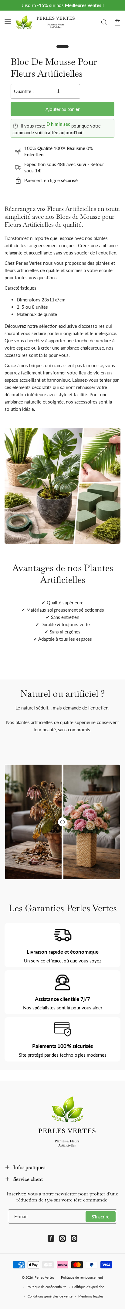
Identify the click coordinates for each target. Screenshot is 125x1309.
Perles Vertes (44, 1277)
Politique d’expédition (88, 1287)
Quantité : (24, 91)
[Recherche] (104, 22)
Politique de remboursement (82, 1277)
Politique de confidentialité (46, 1287)
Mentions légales (90, 1296)
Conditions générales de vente (50, 1296)
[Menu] (7, 21)
